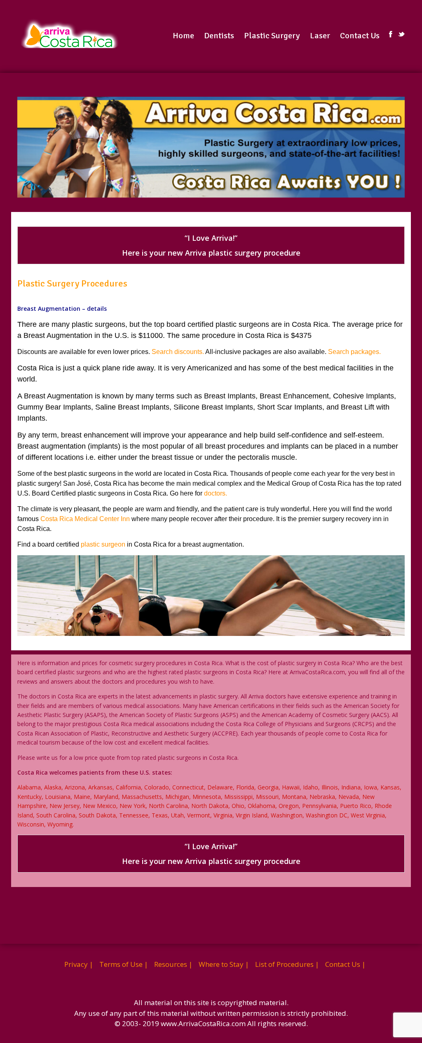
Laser (320, 35)
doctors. (215, 493)
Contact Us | (345, 964)
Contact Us (360, 35)
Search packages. (353, 351)
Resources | (173, 964)
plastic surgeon (103, 544)
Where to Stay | (224, 964)
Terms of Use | (123, 964)
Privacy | (78, 964)
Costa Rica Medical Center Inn (85, 518)
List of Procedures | (287, 964)
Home (183, 35)
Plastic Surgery (272, 35)
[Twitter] (401, 34)
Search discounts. (178, 351)
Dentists (219, 35)
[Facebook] (390, 34)
